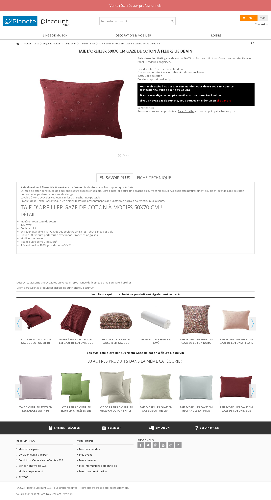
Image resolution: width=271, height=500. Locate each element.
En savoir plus (115, 177)
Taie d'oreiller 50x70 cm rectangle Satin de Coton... (35, 410)
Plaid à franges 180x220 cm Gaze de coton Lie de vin (76, 343)
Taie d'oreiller (186, 111)
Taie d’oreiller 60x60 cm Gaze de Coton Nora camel (196, 343)
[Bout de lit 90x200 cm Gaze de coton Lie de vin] (36, 320)
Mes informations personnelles (98, 465)
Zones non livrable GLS (33, 465)
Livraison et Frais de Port (33, 454)
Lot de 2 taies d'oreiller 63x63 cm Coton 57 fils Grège (116, 410)
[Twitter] (148, 445)
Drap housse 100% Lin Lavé (156, 341)
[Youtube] (163, 445)
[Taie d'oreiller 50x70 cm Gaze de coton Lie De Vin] (236, 388)
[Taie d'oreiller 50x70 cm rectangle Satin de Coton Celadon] (196, 388)
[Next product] (254, 43)
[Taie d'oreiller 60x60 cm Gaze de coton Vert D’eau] (156, 388)
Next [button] (252, 323)
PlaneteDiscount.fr (82, 287)
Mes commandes (89, 449)
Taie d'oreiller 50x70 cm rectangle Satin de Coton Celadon (196, 410)
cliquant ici (224, 100)
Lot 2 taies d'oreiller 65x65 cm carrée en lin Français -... (76, 410)
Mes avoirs (85, 454)
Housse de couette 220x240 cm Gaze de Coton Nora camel (116, 343)
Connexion (261, 24)
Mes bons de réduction (93, 471)
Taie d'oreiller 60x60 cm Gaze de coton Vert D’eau (156, 410)
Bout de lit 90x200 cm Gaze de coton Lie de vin (36, 343)
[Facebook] (140, 445)
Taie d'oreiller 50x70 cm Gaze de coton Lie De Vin (236, 410)
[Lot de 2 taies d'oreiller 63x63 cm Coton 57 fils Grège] (116, 388)
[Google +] (156, 445)
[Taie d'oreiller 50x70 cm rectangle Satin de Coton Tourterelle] (36, 388)
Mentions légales (29, 449)
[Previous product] (251, 43)
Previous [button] (18, 323)
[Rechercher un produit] (172, 21)
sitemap (23, 477)
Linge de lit (86, 282)
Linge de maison (104, 282)
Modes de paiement (31, 471)
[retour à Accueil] (17, 43)
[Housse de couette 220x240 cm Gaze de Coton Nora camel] (116, 320)
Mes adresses (87, 460)
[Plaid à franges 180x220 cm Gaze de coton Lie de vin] (76, 320)
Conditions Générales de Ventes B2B (41, 460)
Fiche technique (154, 177)
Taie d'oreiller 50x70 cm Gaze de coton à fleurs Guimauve (236, 343)
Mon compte (85, 441)
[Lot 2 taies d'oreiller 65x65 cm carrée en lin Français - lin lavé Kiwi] (76, 388)
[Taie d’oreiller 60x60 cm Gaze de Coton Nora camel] (196, 320)
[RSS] (178, 445)
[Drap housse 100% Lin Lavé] (156, 320)
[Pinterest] (171, 445)
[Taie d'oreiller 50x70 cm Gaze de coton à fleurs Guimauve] (236, 320)
